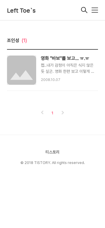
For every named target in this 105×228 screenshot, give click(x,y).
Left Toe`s (21, 10)
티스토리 (53, 152)
